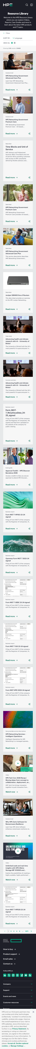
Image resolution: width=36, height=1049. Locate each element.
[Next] (31, 931)
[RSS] (30, 975)
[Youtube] (25, 975)
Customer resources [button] (11, 1002)
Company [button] (7, 984)
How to (8, 949)
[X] (9, 975)
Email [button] (8, 959)
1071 (26, 931)
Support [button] (6, 990)
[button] (33, 1012)
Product (10, 954)
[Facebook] (21, 975)
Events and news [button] (9, 996)
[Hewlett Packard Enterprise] (7, 5)
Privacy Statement (19, 1029)
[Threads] (17, 975)
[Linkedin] (4, 975)
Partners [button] (6, 1009)
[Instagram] (13, 975)
